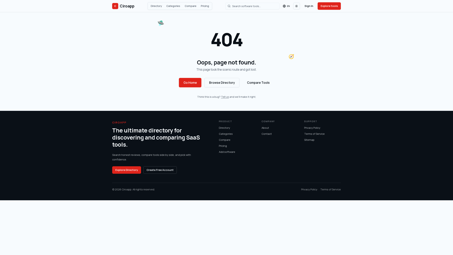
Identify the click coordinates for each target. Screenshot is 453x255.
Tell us (225, 96)
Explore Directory (126, 170)
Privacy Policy (312, 127)
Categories (173, 6)
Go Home (190, 83)
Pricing (205, 6)
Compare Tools (258, 83)
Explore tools (329, 6)
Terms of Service (314, 133)
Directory (156, 6)
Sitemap (309, 139)
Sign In (309, 6)
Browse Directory (222, 83)
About (265, 127)
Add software (227, 152)
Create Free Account (160, 170)
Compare (190, 6)
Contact (267, 133)
